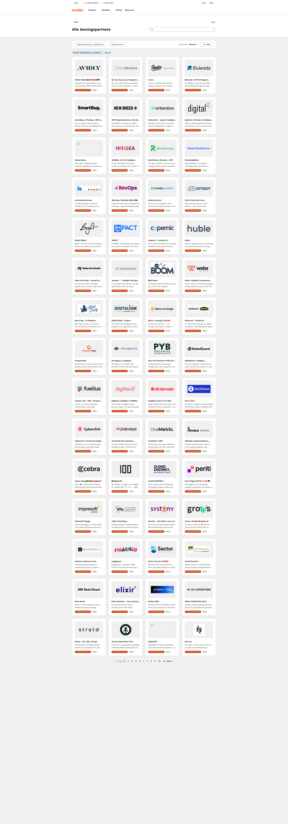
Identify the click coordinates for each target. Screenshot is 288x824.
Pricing (119, 10)
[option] (89, 44)
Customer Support (93, 3)
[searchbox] (182, 29)
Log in (204, 3)
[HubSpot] (77, 10)
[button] (213, 22)
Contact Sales (108, 3)
